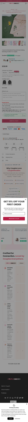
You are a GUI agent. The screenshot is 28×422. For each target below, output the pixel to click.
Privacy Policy (6, 415)
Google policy (12, 415)
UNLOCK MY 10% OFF (14, 218)
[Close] (25, 199)
